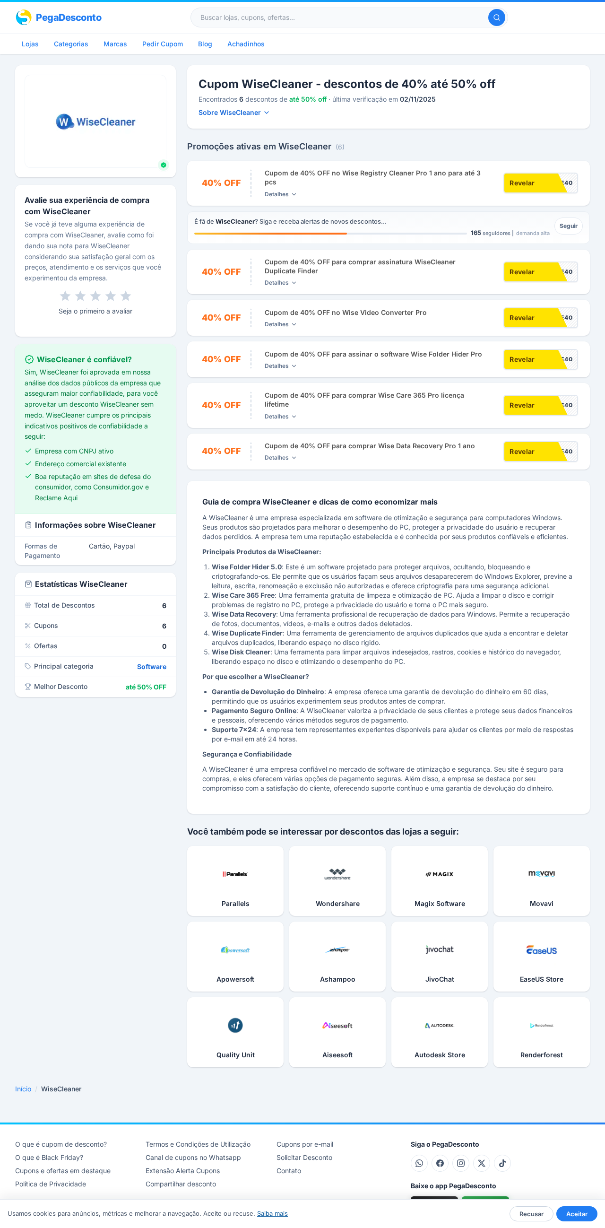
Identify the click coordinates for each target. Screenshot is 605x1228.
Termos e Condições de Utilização (198, 1144)
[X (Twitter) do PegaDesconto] (481, 1163)
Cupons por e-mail (305, 1144)
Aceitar (577, 1214)
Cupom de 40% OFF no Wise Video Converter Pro (346, 312)
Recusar (531, 1214)
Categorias (71, 44)
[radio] (65, 296)
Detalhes (277, 194)
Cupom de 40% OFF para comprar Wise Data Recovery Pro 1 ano (370, 446)
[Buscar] (496, 17)
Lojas (30, 44)
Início (23, 1089)
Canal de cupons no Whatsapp (193, 1157)
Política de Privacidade (50, 1184)
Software (151, 666)
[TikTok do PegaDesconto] (502, 1163)
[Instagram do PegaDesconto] (460, 1163)
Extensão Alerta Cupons (183, 1171)
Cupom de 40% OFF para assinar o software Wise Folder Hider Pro (373, 354)
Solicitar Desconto (304, 1157)
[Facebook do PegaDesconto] (440, 1163)
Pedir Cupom (162, 44)
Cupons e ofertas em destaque (63, 1171)
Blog (205, 44)
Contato (289, 1171)
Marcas (115, 44)
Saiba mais (272, 1213)
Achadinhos (246, 44)
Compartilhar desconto (181, 1184)
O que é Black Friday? (49, 1157)
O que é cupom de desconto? (61, 1144)
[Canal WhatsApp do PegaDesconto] (419, 1163)
